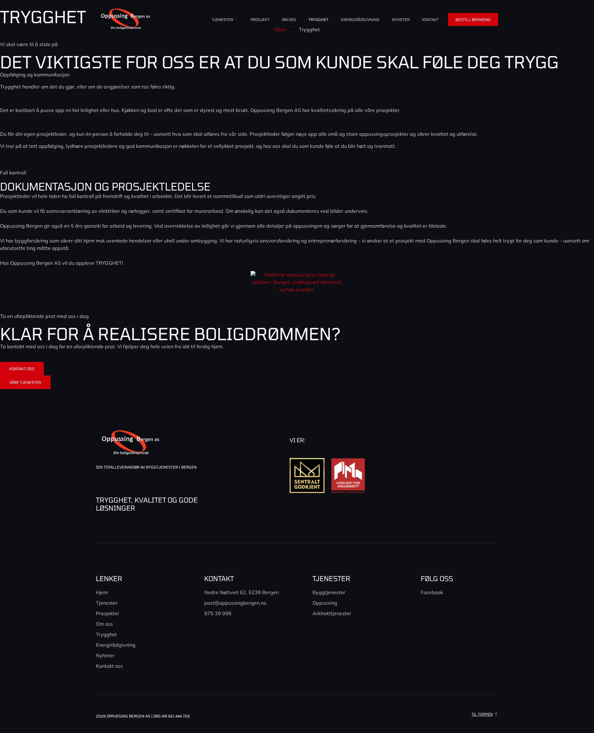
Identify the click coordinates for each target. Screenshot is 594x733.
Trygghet (318, 19)
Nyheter (401, 19)
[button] (484, 715)
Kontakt (430, 19)
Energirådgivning (360, 19)
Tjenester (222, 19)
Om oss (289, 19)
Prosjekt (260, 19)
